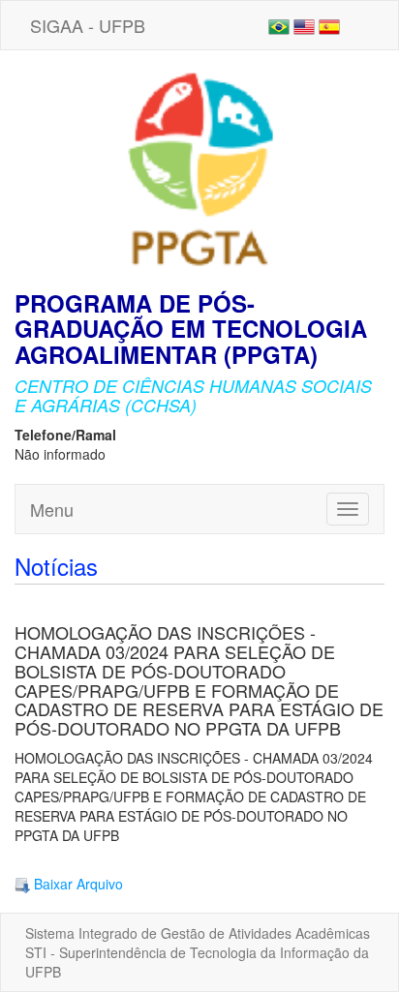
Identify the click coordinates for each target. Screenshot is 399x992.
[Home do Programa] (199, 168)
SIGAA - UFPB (87, 25)
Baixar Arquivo (76, 883)
